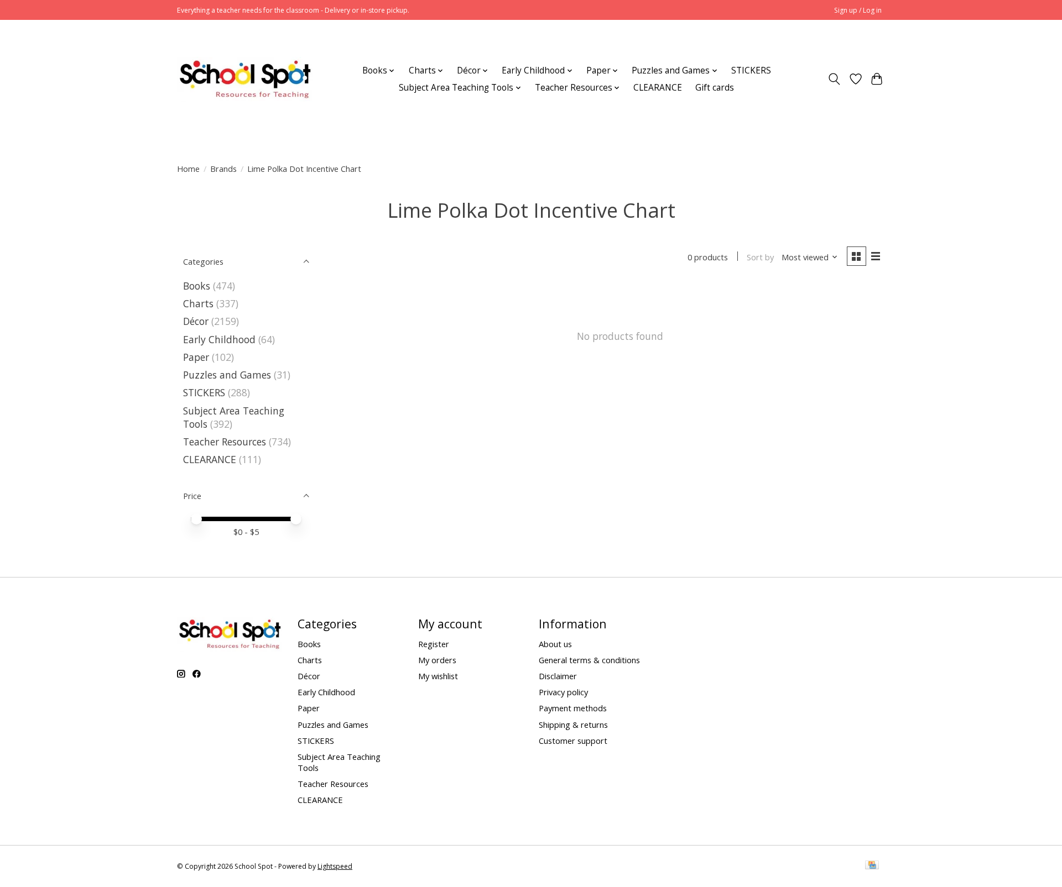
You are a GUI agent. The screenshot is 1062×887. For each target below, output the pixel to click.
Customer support (573, 740)
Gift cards (714, 87)
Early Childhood (219, 339)
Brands (223, 168)
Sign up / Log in (858, 10)
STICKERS (751, 70)
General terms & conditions (589, 659)
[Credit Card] (872, 866)
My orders (437, 659)
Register (433, 643)
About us (555, 643)
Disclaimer (558, 675)
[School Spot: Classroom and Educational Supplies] (245, 79)
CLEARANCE (657, 87)
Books (196, 285)
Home (188, 168)
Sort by (760, 257)
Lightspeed (334, 866)
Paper (196, 357)
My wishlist (438, 675)
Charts (198, 303)
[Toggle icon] (834, 79)
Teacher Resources (224, 441)
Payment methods (573, 707)
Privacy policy (563, 691)
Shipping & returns (573, 724)
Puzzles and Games (227, 374)
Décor (196, 321)
